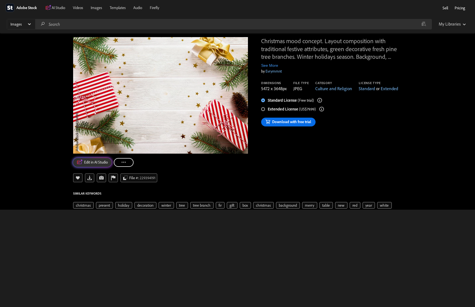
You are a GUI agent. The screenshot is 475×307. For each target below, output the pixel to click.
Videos (78, 7)
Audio (137, 7)
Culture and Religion (333, 88)
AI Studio (58, 7)
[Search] (43, 24)
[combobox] (233, 24)
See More (269, 65)
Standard (367, 88)
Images (96, 7)
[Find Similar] (101, 177)
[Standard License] (319, 100)
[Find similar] (423, 24)
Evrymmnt (274, 71)
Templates (118, 7)
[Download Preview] (89, 177)
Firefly (154, 7)
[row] (83, 205)
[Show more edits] (124, 162)
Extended (389, 88)
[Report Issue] (113, 177)
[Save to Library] (77, 177)
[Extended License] (321, 109)
